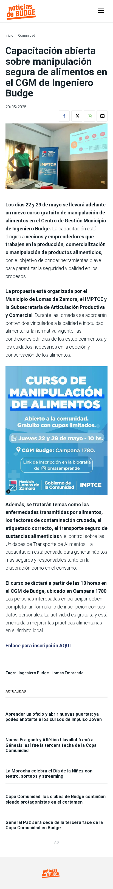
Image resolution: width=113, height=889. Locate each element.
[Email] (102, 116)
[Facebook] (64, 116)
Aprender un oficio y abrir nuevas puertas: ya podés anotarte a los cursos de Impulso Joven (53, 717)
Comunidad (26, 35)
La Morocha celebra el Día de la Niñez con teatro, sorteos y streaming (48, 773)
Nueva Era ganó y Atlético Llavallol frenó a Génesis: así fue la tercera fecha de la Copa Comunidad (51, 745)
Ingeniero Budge (34, 673)
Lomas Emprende (67, 673)
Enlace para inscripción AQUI (38, 645)
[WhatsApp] (89, 116)
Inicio (9, 35)
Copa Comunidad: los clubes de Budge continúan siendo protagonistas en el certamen (55, 799)
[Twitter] (76, 116)
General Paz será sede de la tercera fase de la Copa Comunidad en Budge (54, 825)
